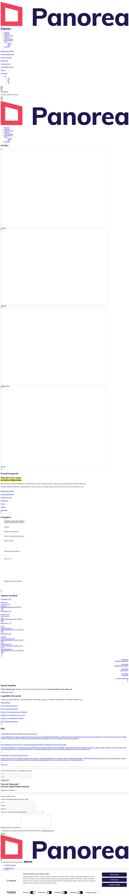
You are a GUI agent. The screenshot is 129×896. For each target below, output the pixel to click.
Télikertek (7, 34)
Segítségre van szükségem (27, 810)
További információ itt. (47, 830)
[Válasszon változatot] (2, 609)
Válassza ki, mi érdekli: (7, 812)
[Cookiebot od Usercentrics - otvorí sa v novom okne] (11, 892)
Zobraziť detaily (91, 892)
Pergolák (6, 32)
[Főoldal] (64, 124)
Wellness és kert (8, 35)
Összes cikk (4, 764)
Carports (6, 37)
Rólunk (10, 43)
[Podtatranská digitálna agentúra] (27, 862)
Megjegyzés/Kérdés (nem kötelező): (11, 827)
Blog (9, 45)
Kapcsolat (7, 46)
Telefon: (3, 809)
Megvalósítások (8, 39)
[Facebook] (1, 860)
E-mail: (3, 805)
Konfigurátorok (8, 40)
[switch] (49, 892)
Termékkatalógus (9, 868)
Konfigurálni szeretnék (7, 692)
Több (5, 42)
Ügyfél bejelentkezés (10, 865)
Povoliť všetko (114, 874)
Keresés (6, 870)
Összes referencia (5, 702)
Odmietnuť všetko (114, 885)
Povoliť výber (114, 879)
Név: (2, 802)
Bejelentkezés (4, 91)
